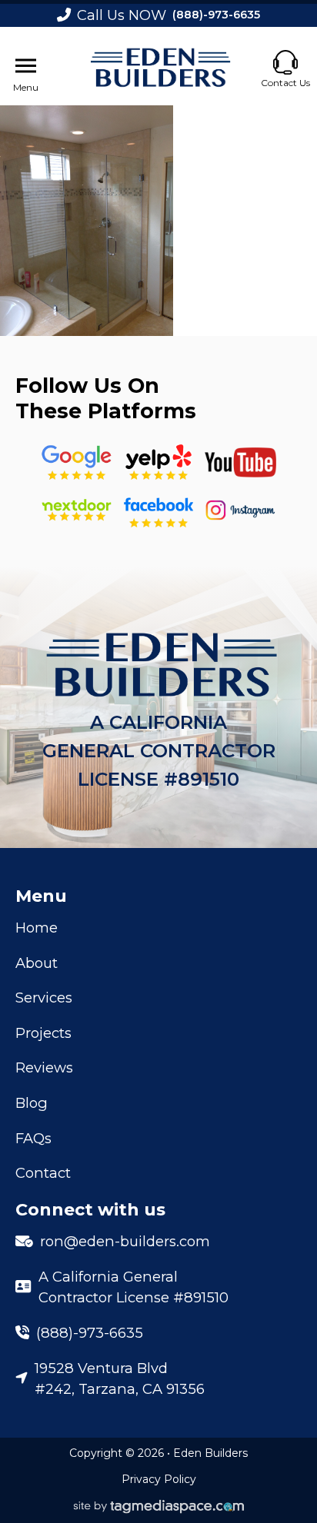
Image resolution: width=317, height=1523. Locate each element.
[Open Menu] (25, 66)
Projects (43, 1033)
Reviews (44, 1067)
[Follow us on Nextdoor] (240, 462)
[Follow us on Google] (76, 462)
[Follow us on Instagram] (240, 510)
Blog (31, 1103)
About (36, 963)
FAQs (33, 1138)
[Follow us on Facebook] (158, 510)
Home (36, 927)
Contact (43, 1173)
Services (43, 997)
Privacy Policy (159, 1479)
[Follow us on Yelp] (158, 462)
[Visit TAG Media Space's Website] (158, 1507)
